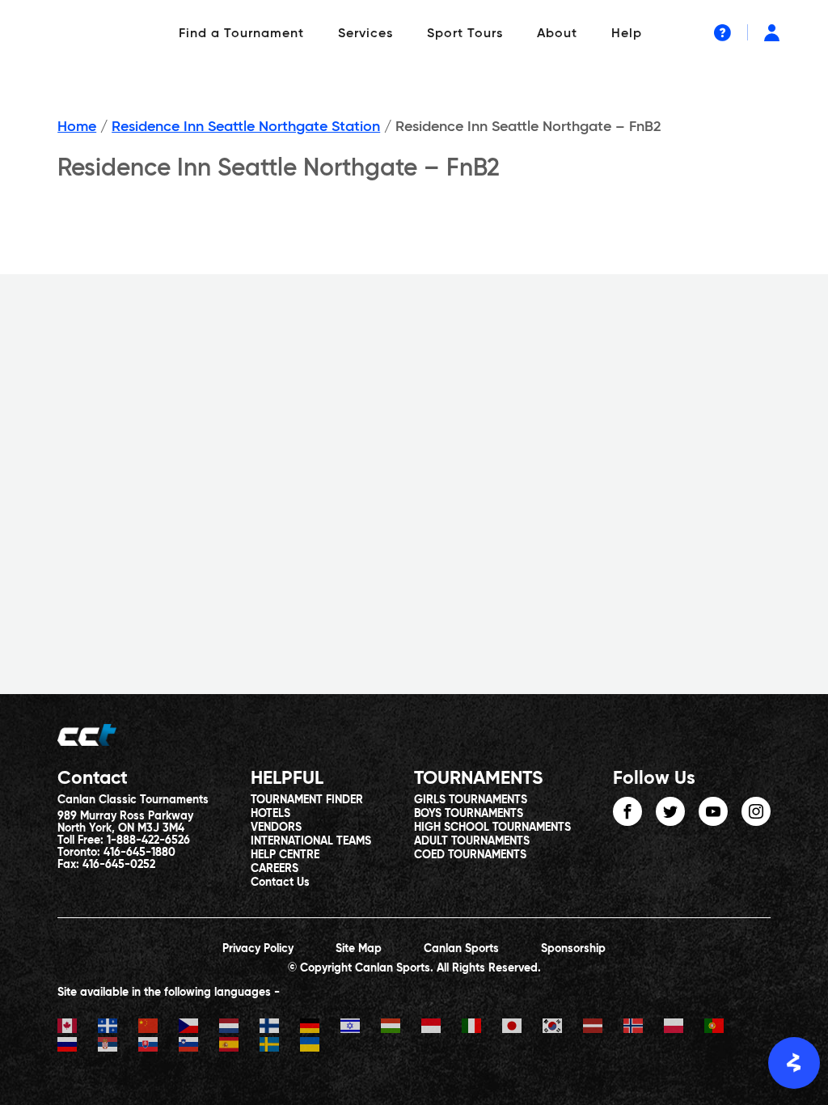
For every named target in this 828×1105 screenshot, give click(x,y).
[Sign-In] (771, 32)
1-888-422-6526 (148, 840)
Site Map (359, 949)
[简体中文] (158, 1027)
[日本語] (522, 1027)
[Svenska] (280, 1046)
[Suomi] (280, 1027)
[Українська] (320, 1046)
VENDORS (276, 827)
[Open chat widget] (794, 1063)
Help (626, 34)
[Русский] (77, 1046)
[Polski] (684, 1027)
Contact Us (280, 882)
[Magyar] (401, 1027)
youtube (713, 811)
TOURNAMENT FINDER (307, 800)
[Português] (724, 1027)
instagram (756, 811)
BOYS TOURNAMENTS (468, 813)
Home (76, 127)
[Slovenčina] (158, 1046)
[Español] (239, 1046)
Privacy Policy (258, 949)
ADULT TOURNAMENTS (472, 841)
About (557, 34)
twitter (670, 811)
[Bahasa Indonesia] (441, 1027)
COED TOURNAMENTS (470, 855)
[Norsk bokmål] (643, 1027)
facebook (627, 811)
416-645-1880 (139, 852)
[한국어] (563, 1027)
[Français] (118, 1027)
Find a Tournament (241, 34)
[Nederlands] (239, 1027)
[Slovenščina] (199, 1046)
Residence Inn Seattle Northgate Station (246, 127)
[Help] (722, 32)
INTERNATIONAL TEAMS (311, 841)
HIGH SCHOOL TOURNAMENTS (492, 827)
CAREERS (274, 868)
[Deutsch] (320, 1027)
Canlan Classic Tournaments (133, 800)
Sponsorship (573, 949)
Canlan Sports (461, 949)
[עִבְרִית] (360, 1027)
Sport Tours (465, 34)
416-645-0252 (118, 864)
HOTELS (270, 813)
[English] (77, 1027)
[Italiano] (482, 1027)
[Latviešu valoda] (603, 1027)
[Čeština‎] (199, 1027)
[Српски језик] (118, 1046)
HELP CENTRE (285, 855)
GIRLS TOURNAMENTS (470, 800)
